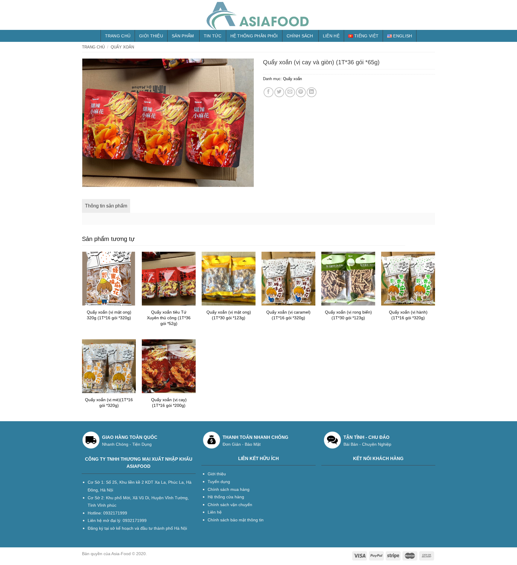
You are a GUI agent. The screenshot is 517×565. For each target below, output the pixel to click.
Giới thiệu (151, 35)
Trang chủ (118, 35)
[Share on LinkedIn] (312, 92)
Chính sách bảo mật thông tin (236, 519)
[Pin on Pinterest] (301, 92)
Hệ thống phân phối (254, 35)
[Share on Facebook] (268, 92)
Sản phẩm (183, 35)
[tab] (106, 206)
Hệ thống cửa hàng (226, 496)
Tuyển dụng (219, 481)
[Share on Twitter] (279, 92)
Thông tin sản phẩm (106, 205)
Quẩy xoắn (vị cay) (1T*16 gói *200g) (169, 402)
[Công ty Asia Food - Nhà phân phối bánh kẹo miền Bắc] (258, 15)
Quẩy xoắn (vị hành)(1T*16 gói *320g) (408, 315)
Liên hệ (331, 35)
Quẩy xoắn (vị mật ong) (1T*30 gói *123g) (228, 315)
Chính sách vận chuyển (230, 504)
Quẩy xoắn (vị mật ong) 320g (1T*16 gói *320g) (109, 315)
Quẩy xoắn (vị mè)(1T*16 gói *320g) (109, 402)
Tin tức (213, 35)
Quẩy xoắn (122, 47)
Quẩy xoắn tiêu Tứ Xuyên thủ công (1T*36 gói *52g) (169, 318)
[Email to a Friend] (290, 92)
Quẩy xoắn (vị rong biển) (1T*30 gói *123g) (348, 315)
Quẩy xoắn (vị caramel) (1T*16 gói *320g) (288, 315)
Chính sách (300, 35)
